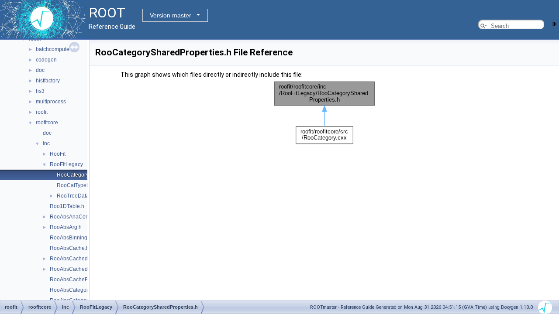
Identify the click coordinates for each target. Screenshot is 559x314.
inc (46, 143)
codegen (46, 60)
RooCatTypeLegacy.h (82, 185)
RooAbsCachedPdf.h (75, 259)
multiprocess (51, 102)
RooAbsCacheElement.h (79, 279)
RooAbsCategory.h (72, 290)
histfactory (48, 81)
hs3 (40, 91)
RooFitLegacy (66, 164)
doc (40, 70)
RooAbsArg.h (66, 227)
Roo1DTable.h (67, 206)
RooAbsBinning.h (71, 238)
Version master (170, 15)
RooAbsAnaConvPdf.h (77, 217)
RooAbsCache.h (69, 248)
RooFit (58, 154)
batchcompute (52, 49)
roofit (42, 112)
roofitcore (47, 122)
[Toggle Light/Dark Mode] (554, 23)
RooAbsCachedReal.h (77, 269)
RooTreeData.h (75, 196)
